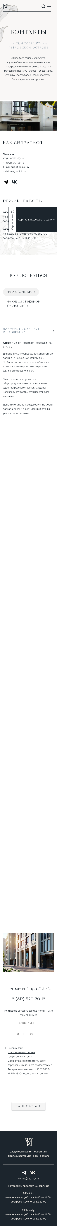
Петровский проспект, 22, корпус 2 (28, 1185)
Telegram (43, 1155)
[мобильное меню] (49, 6)
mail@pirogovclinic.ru (14, 171)
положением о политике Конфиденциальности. (21, 1054)
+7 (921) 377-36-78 (13, 162)
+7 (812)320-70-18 (28, 1178)
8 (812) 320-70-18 (28, 999)
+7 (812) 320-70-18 (13, 158)
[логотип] (6, 6)
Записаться (28, 1106)
